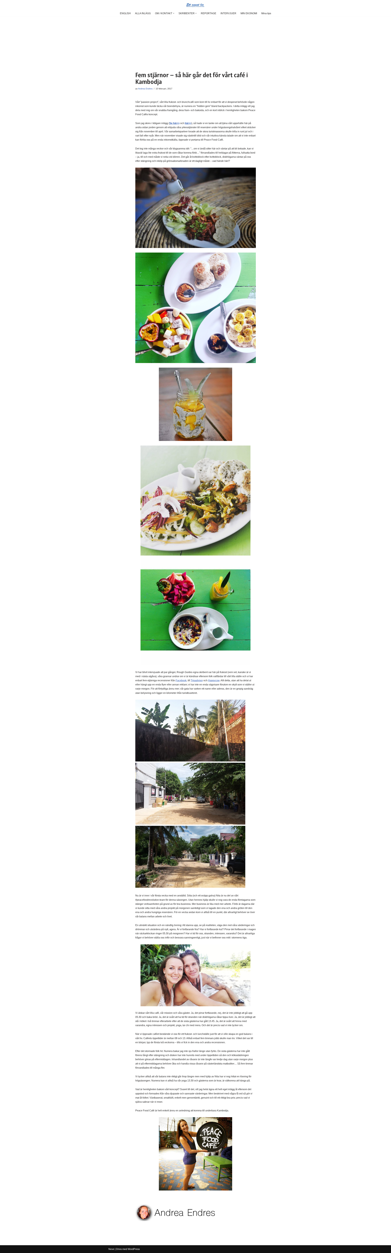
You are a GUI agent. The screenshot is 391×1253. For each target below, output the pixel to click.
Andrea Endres (145, 88)
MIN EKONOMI (249, 13)
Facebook (181, 680)
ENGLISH (125, 13)
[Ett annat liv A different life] (195, 5)
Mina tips (266, 13)
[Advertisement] (195, 39)
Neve (111, 1249)
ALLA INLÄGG (143, 13)
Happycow (213, 680)
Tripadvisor (197, 680)
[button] (173, 13)
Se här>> (174, 123)
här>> (188, 123)
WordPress (134, 1249)
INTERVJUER (228, 13)
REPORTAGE (208, 13)
